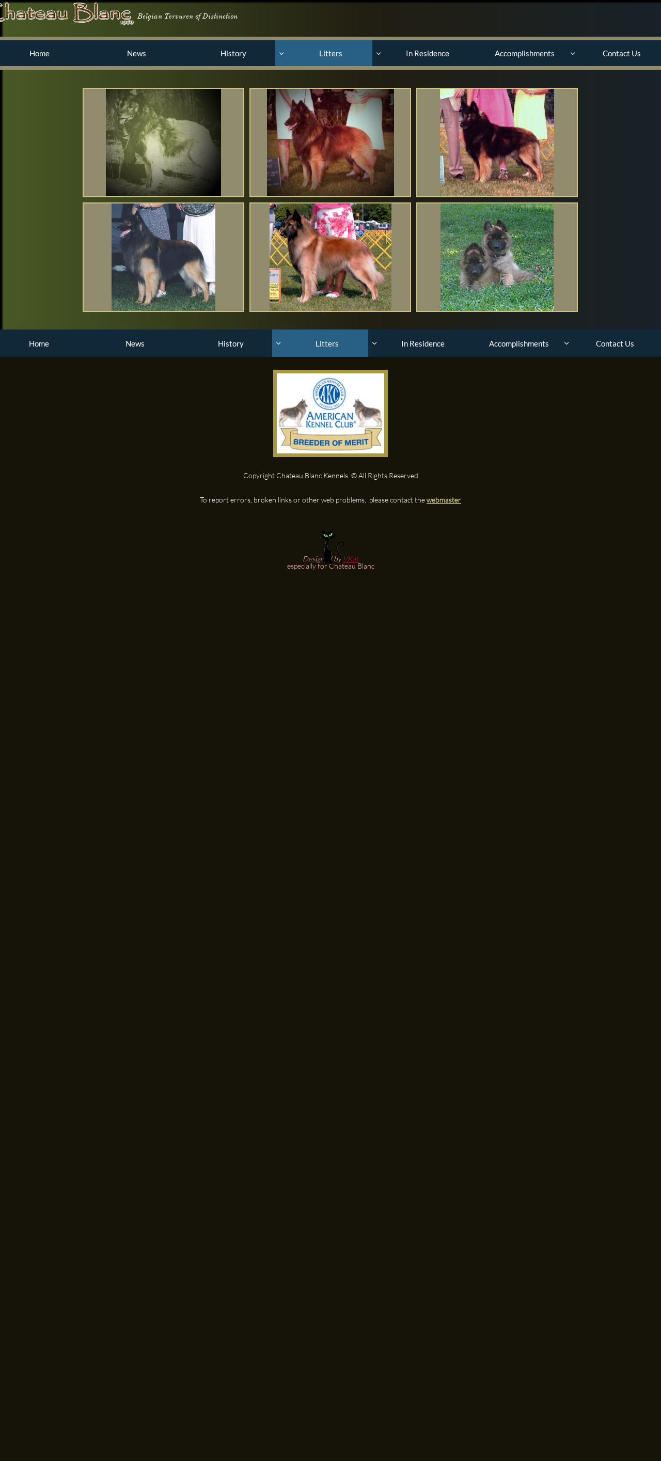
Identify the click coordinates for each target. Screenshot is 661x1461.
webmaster (444, 499)
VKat (350, 558)
